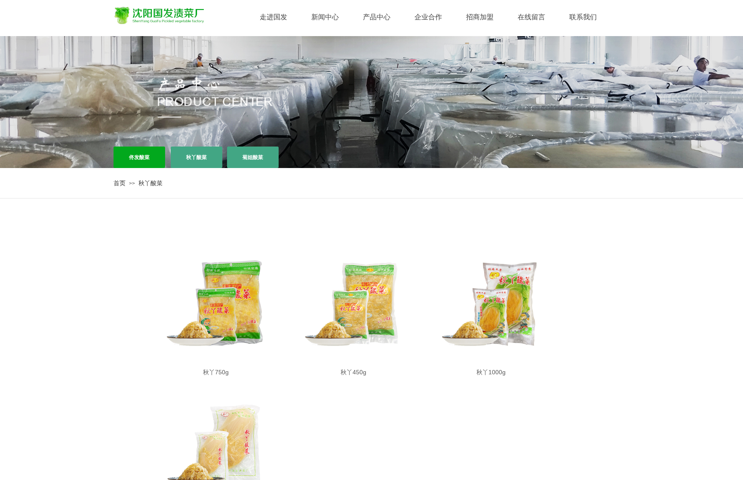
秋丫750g (216, 372)
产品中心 (376, 17)
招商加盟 (480, 17)
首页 (120, 183)
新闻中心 (325, 17)
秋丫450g (353, 372)
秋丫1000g (491, 372)
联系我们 (583, 17)
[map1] (157, 14)
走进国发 (273, 17)
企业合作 (428, 17)
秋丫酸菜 (150, 183)
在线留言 (531, 17)
